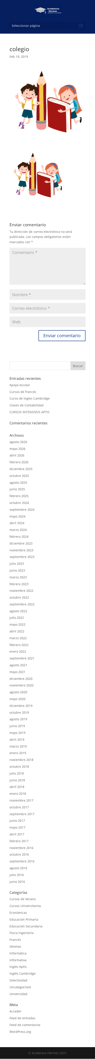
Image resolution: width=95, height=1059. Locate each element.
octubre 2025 (19, 476)
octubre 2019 (19, 712)
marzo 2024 (18, 530)
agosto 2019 (18, 719)
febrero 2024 (19, 536)
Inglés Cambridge (23, 973)
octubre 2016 (19, 854)
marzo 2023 (18, 577)
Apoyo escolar (20, 385)
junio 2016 (17, 882)
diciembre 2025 (21, 469)
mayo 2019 (17, 733)
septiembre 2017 (22, 814)
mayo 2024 (17, 516)
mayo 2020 (17, 699)
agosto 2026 (18, 442)
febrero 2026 (19, 462)
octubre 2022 (19, 597)
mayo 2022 (17, 624)
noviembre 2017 (21, 800)
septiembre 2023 (22, 557)
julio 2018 (17, 773)
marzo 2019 (18, 746)
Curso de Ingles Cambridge (30, 398)
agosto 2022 (18, 611)
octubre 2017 (19, 807)
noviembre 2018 (21, 760)
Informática (18, 953)
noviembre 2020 (21, 685)
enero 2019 (18, 753)
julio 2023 (17, 563)
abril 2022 (17, 631)
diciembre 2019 (21, 706)
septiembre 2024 (22, 509)
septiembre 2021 (22, 658)
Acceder (15, 1011)
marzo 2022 (18, 638)
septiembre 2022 (22, 604)
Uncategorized (20, 987)
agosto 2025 (18, 482)
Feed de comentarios (25, 1025)
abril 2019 (17, 739)
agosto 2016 (18, 868)
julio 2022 (17, 617)
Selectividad (18, 980)
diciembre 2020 (21, 679)
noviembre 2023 (21, 550)
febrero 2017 (19, 841)
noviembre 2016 (21, 848)
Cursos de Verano (23, 899)
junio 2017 (17, 820)
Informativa (18, 960)
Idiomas (15, 946)
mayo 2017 (17, 827)
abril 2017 (17, 834)
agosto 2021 (18, 665)
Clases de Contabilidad (27, 405)
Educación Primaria (24, 919)
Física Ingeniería (22, 933)
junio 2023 (17, 570)
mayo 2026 (17, 449)
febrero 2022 (19, 645)
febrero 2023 (19, 584)
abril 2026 (17, 455)
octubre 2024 (19, 503)
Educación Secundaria (26, 926)
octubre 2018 (19, 766)
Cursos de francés (23, 392)
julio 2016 (17, 875)
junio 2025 (17, 489)
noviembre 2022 (21, 590)
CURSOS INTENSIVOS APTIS (29, 412)
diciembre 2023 (21, 543)
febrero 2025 (19, 496)
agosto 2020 (18, 692)
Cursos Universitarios (25, 906)
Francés (15, 940)
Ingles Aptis (18, 967)
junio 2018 (17, 780)
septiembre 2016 (22, 861)
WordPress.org (20, 1032)
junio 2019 (17, 726)
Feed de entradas (22, 1018)
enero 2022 (18, 651)
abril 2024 (17, 523)
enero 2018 (18, 793)
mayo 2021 (17, 672)
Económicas (18, 913)
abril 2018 (17, 787)
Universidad (18, 994)
